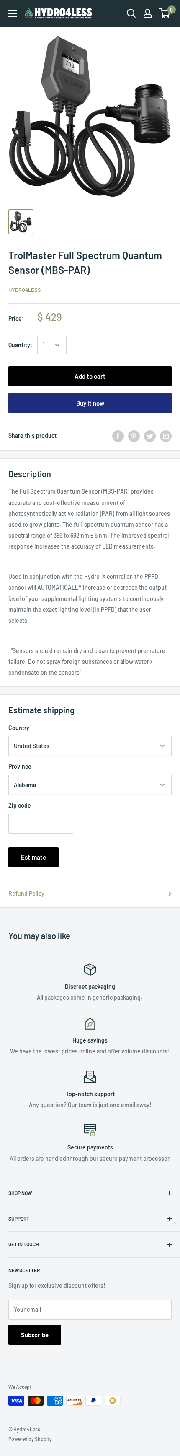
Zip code (19, 805)
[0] (164, 13)
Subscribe (35, 1335)
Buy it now (90, 403)
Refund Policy (26, 893)
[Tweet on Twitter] (150, 436)
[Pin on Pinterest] (134, 436)
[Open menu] (12, 13)
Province (19, 766)
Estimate (33, 857)
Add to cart (90, 376)
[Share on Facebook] (118, 436)
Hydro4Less (24, 289)
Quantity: (20, 344)
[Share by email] (166, 436)
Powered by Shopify (30, 1439)
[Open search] (131, 13)
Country (18, 727)
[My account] (148, 13)
